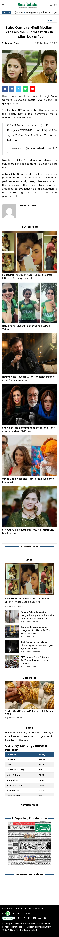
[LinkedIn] (11, 89)
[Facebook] (5, 89)
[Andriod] (39, 918)
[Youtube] (13, 918)
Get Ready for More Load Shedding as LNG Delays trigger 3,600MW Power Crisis (37, 645)
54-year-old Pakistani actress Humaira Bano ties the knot (28, 531)
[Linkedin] (34, 918)
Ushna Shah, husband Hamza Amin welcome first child (28, 480)
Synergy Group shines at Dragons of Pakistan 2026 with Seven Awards (37, 630)
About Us (7, 909)
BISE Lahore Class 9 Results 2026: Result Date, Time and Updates (35, 660)
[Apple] (45, 918)
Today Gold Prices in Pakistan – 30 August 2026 (29, 712)
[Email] (32, 89)
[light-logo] (28, 5)
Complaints (8, 913)
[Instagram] (19, 918)
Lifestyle (52, 21)
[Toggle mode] (51, 5)
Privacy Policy (36, 909)
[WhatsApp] (25, 89)
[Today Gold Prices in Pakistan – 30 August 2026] (29, 694)
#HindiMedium (16, 125)
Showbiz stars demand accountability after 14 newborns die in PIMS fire (29, 429)
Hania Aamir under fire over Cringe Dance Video (26, 327)
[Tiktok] (24, 918)
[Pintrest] (29, 918)
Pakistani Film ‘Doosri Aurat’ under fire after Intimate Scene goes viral (27, 276)
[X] (18, 89)
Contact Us (20, 909)
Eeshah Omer (12, 43)
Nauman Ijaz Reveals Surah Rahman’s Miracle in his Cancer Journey (28, 378)
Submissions (23, 913)
